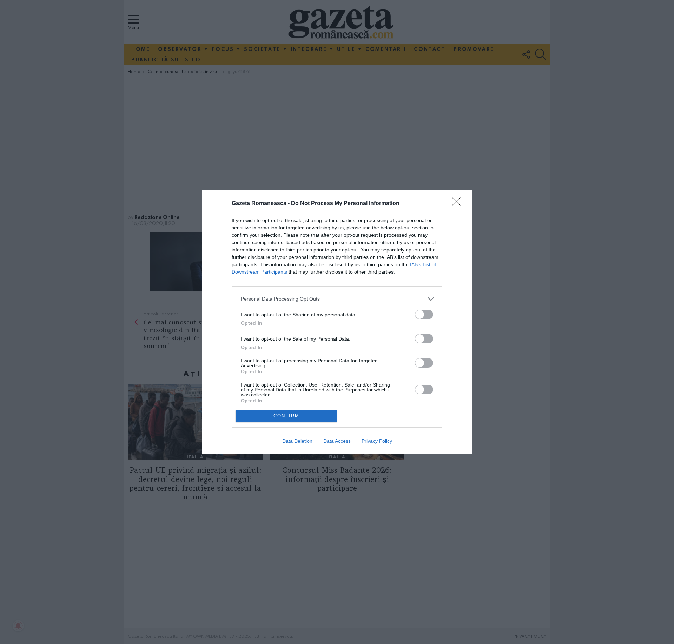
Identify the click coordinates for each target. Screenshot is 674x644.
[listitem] (337, 299)
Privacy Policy (377, 441)
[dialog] (337, 322)
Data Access (337, 441)
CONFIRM (286, 415)
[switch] (424, 314)
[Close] (458, 203)
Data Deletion (297, 441)
